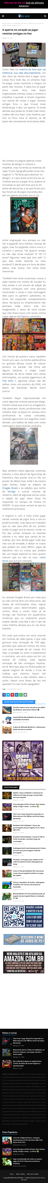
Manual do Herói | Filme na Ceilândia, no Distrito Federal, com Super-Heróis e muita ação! (29, 1052)
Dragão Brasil (10, 488)
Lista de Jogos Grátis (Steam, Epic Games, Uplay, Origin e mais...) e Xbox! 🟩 (29, 805)
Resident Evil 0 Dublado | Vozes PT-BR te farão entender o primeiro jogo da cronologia (29, 839)
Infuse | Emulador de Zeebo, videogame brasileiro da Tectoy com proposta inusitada (28, 884)
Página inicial (6, 23)
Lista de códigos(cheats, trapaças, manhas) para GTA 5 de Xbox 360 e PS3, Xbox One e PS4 (28, 1140)
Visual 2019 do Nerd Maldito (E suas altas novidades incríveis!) (29, 718)
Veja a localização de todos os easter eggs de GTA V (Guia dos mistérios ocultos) (27, 1161)
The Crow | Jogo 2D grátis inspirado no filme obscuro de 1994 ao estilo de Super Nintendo (28, 816)
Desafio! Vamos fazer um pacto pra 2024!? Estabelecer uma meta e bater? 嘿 (29, 708)
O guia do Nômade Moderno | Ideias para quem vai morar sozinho (29, 728)
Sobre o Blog (20, 1174)
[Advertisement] (24, 143)
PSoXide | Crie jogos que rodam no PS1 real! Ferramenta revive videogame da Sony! (28, 862)
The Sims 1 (9, 380)
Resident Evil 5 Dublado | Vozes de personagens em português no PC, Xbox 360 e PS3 (29, 827)
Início (12, 1174)
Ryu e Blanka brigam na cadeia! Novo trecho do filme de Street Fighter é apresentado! (27, 1063)
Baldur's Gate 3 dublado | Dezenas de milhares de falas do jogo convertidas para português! (28, 795)
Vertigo (12, 491)
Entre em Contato (33, 1174)
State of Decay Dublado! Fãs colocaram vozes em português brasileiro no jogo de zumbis (28, 873)
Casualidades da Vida (19, 23)
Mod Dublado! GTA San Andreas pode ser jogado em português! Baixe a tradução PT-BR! (29, 896)
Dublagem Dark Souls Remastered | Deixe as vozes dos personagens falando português (29, 850)
